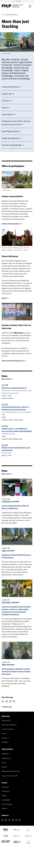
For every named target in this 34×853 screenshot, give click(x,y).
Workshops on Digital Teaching (13, 388)
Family (4, 298)
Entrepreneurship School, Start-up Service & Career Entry (16, 123)
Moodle (4, 767)
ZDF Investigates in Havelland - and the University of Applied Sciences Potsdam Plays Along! (16, 671)
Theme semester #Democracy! (13, 361)
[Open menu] (30, 6)
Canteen (5, 738)
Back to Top (7, 707)
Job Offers (5, 742)
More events (6, 379)
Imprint (4, 808)
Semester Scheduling (9, 725)
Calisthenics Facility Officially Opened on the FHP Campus (16, 556)
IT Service (6, 101)
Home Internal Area (9, 776)
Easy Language (7, 804)
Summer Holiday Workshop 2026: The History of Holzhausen (15, 507)
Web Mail (5, 754)
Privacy (4, 796)
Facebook (6, 701)
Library (5, 108)
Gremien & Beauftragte (11, 145)
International (7, 114)
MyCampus (5, 758)
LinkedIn (3, 701)
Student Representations (11, 224)
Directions (5, 787)
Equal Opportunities (10, 131)
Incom (4, 763)
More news (6, 474)
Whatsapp (14, 701)
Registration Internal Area (11, 771)
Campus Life (7, 94)
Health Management (10, 138)
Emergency (6, 791)
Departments (6, 720)
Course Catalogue (8, 729)
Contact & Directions (10, 87)
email (10, 701)
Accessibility (6, 800)
